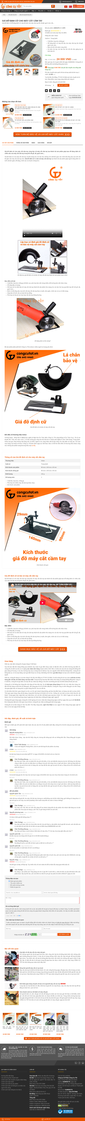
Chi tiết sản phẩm (7, 142)
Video (33, 142)
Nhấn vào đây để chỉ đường (46, 1075)
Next (41, 72)
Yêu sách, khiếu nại (16, 883)
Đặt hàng (64, 85)
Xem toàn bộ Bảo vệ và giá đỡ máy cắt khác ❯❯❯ (42, 134)
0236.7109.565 (34, 1095)
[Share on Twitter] (58, 90)
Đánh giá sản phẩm (16, 881)
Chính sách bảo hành (7, 1081)
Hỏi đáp (49, 142)
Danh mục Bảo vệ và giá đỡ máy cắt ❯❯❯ (42, 649)
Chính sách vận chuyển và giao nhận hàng (13, 1079)
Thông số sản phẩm (22, 142)
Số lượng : (48, 85)
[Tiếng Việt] (65, 7)
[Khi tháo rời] (36, 75)
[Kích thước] (27, 75)
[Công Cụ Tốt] (11, 8)
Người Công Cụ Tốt (64, 1103)
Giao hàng (41, 142)
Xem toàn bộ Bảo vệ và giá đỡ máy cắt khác (43, 1038)
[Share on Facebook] (54, 90)
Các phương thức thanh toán (9, 1077)
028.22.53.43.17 (41, 1091)
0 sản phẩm (80, 6)
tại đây (33, 445)
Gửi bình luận (64, 934)
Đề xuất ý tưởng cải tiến (17, 885)
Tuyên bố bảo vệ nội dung (65, 1108)
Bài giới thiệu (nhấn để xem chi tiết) (68, 1101)
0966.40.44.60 (42, 1101)
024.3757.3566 (40, 1083)
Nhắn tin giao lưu (15, 887)
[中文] (70, 7)
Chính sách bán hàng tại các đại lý (11, 1089)
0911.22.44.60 (45, 1103)
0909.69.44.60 (45, 1105)
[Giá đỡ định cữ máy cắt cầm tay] (19, 75)
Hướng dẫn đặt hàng (7, 1075)
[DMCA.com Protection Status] (63, 1106)
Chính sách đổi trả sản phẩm (9, 1083)
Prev (3, 72)
